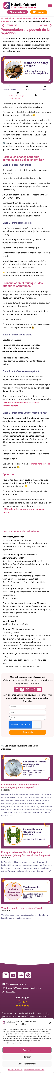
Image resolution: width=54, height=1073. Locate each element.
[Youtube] (13, 975)
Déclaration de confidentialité (34, 1070)
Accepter (27, 1050)
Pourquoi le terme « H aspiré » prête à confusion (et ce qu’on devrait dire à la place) (25, 854)
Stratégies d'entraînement (17, 97)
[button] (50, 1023)
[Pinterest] (28, 975)
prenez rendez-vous (40, 463)
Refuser (27, 1057)
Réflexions (13, 96)
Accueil (4, 18)
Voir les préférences (27, 1064)
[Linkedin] (6, 975)
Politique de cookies (15, 1070)
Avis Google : (22, 997)
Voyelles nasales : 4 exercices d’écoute (22, 908)
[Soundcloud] (21, 975)
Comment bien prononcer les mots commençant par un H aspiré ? (20, 786)
